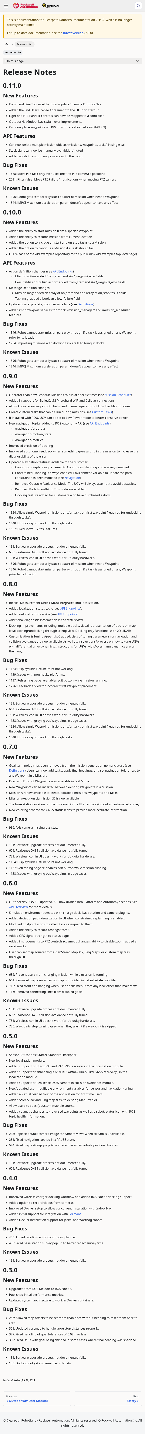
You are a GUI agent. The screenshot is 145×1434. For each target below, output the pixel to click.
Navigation (72, 478)
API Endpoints (63, 271)
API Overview (18, 907)
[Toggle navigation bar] (6, 5)
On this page (14, 61)
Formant (75, 1214)
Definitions (85, 304)
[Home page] (6, 44)
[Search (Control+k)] (138, 5)
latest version (73, 33)
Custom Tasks (102, 412)
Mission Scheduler (118, 395)
